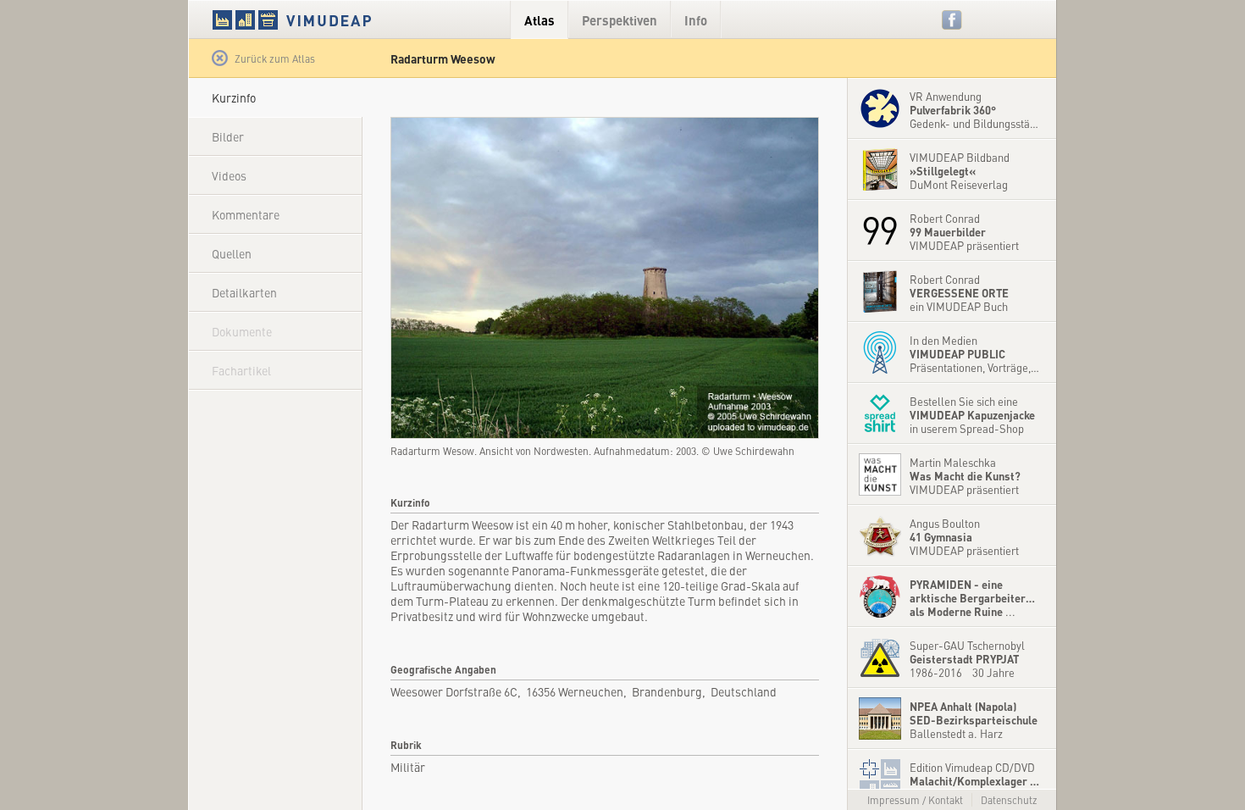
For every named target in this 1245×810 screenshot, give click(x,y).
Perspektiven (619, 20)
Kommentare (245, 214)
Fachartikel (241, 370)
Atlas (539, 20)
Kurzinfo (234, 97)
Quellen (232, 253)
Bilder (228, 136)
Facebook (952, 20)
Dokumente (242, 331)
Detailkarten (244, 292)
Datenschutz (1009, 800)
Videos (229, 175)
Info (695, 20)
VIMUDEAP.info (324, 19)
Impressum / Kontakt (915, 800)
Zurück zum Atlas (275, 58)
